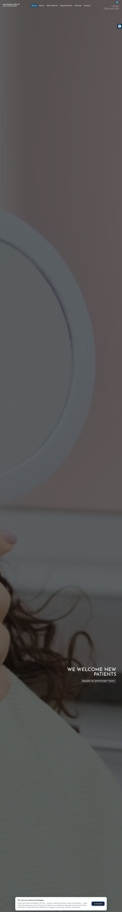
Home (34, 5)
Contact (87, 5)
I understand (98, 903)
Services (78, 5)
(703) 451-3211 (111, 9)
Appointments (66, 5)
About (41, 5)
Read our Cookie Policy (73, 907)
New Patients (52, 5)
